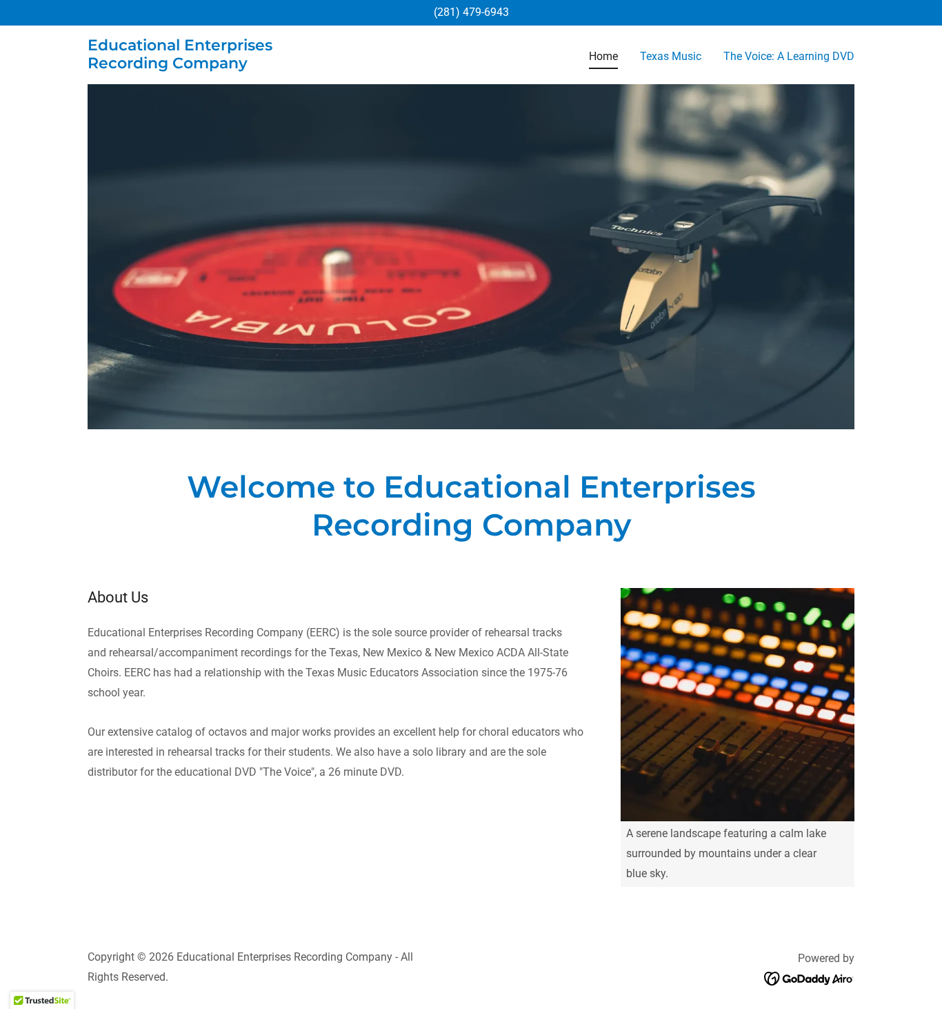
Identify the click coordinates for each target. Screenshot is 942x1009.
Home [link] (603, 56)
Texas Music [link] (670, 56)
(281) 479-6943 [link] (471, 12)
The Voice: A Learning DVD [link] (788, 56)
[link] (222, 64)
